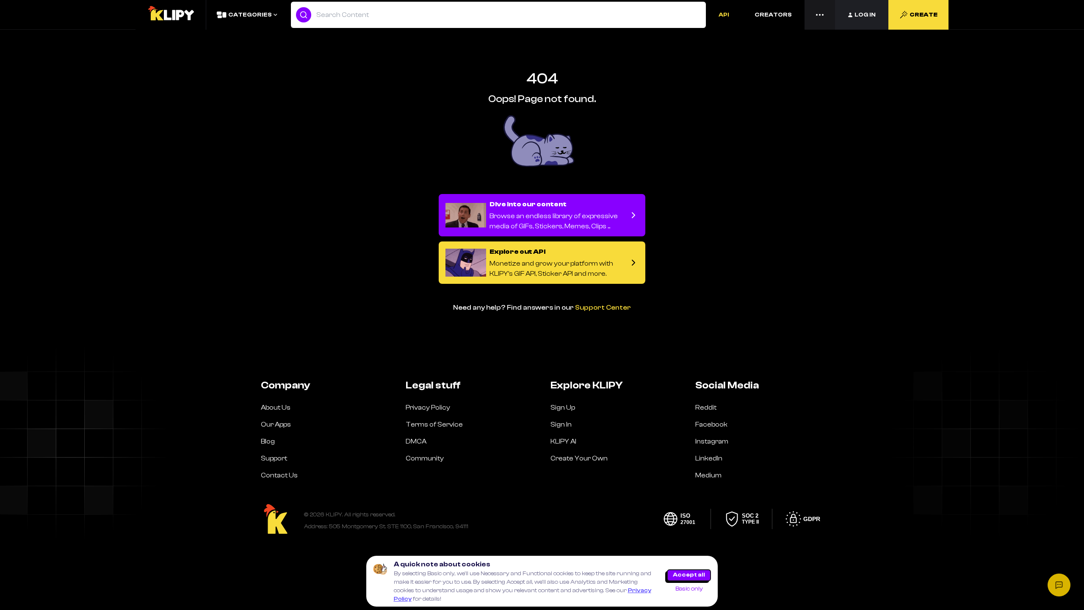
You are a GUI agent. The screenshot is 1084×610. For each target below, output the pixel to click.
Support (274, 458)
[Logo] (170, 15)
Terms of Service (434, 424)
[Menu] (820, 15)
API (724, 14)
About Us (275, 407)
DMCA (416, 441)
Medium (708, 475)
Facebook (711, 424)
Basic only (689, 588)
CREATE (923, 14)
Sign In (561, 424)
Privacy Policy (428, 407)
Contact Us (279, 475)
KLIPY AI (563, 441)
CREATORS (773, 14)
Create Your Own (579, 458)
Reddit (705, 407)
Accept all (689, 574)
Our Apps (276, 424)
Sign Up (562, 407)
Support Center (603, 307)
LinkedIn (708, 458)
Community (425, 458)
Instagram (711, 441)
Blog (268, 441)
